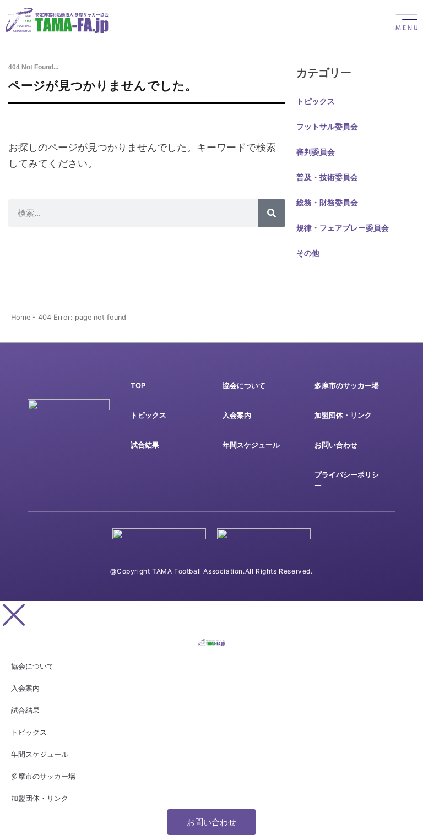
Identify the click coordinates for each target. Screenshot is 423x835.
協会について (244, 385)
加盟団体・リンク (343, 415)
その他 (307, 253)
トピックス (315, 101)
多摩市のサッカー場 (346, 385)
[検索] (271, 213)
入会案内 (237, 415)
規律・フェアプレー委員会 (342, 227)
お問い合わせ (335, 444)
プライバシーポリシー (346, 480)
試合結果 (145, 444)
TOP (138, 385)
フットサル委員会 (327, 126)
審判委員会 (315, 151)
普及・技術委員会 (327, 177)
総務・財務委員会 (327, 202)
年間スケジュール (251, 444)
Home (20, 317)
